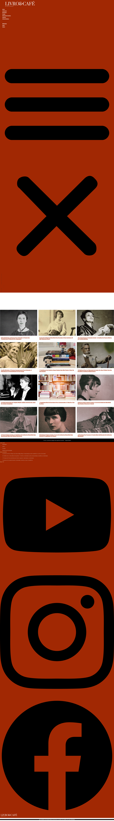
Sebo (3, 25)
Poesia (3, 14)
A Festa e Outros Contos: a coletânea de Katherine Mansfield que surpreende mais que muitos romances (18, 435)
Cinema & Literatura (9, 20)
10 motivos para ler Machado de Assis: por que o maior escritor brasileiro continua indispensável (95, 371)
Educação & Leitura (6, 15)
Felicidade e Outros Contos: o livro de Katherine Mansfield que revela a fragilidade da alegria (56, 435)
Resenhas (4, 12)
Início (3, 9)
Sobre (3, 26)
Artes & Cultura (5, 18)
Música (6, 22)
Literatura (4, 10)
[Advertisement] (57, 36)
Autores (4, 17)
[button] (57, 159)
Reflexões (4, 23)
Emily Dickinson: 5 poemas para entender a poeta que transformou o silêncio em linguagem (15, 338)
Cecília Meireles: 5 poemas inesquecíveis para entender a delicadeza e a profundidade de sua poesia (16, 371)
